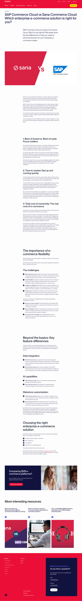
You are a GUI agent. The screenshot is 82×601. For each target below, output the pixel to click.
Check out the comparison (16, 484)
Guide (22, 562)
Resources (29, 5)
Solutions (12, 5)
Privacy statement (27, 591)
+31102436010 (54, 585)
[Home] (7, 1)
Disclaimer (25, 593)
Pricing (35, 5)
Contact (69, 1)
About (59, 1)
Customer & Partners (20, 5)
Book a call (73, 5)
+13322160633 (54, 580)
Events (64, 1)
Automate (22, 558)
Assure (22, 560)
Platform (6, 5)
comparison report (48, 451)
